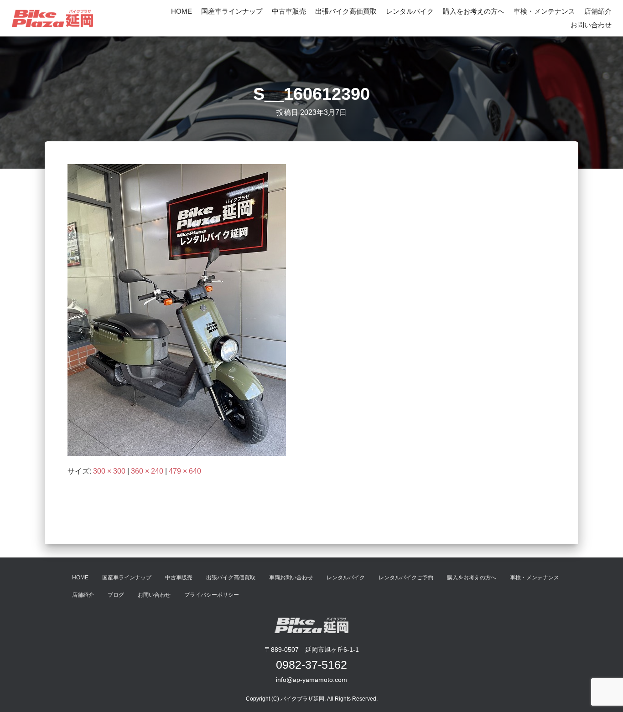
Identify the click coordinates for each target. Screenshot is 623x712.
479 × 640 (185, 471)
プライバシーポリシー (211, 595)
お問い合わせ (591, 25)
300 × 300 (109, 471)
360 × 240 (147, 471)
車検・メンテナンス (544, 11)
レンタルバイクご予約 (406, 577)
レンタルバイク (410, 11)
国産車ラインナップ (232, 11)
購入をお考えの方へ (473, 11)
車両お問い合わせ (291, 577)
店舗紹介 (598, 11)
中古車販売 (289, 11)
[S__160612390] (176, 310)
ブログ (116, 595)
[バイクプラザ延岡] (52, 18)
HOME (181, 11)
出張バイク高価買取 (346, 11)
